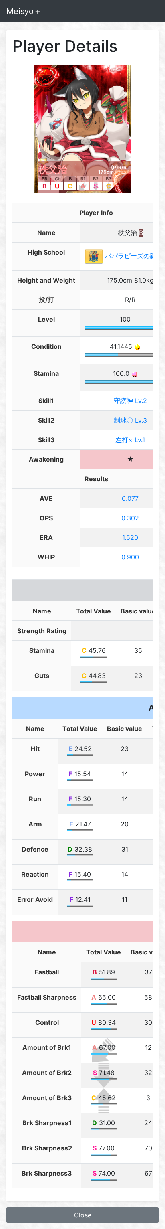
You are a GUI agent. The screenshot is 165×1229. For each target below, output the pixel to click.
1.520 (130, 537)
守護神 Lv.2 (130, 401)
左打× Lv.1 (130, 440)
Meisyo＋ (24, 11)
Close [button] (82, 1215)
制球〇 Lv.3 (130, 420)
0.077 (130, 498)
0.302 (130, 518)
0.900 (130, 557)
